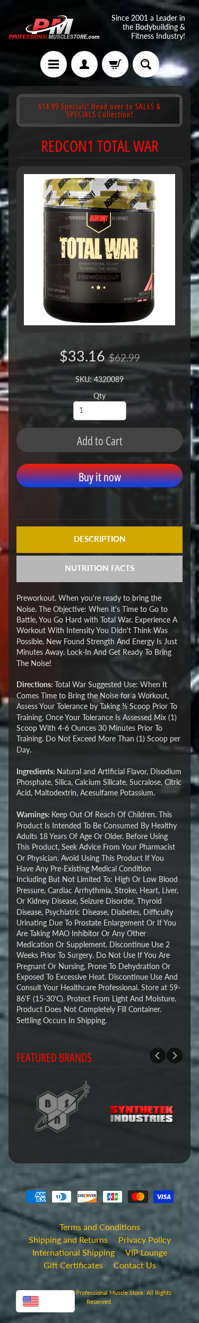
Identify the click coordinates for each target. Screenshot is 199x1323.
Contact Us (135, 1265)
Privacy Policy (144, 1239)
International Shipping (73, 1252)
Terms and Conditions (99, 1227)
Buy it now (100, 477)
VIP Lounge (146, 1252)
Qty (99, 396)
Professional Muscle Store (109, 1292)
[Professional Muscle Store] (54, 27)
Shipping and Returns (68, 1239)
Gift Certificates (73, 1265)
